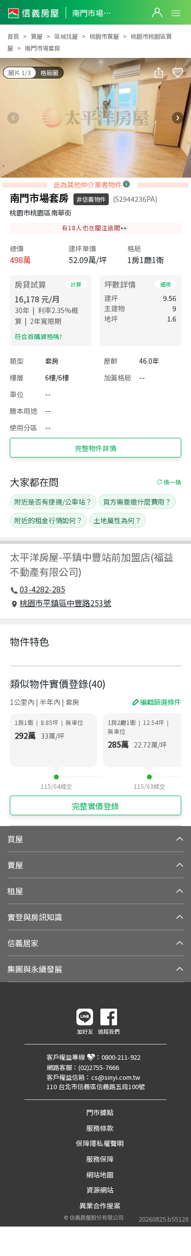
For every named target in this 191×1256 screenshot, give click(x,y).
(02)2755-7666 (98, 1067)
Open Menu (175, 13)
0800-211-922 (121, 1057)
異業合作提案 (99, 1205)
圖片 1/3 (19, 72)
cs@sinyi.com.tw (115, 1077)
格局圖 (49, 72)
